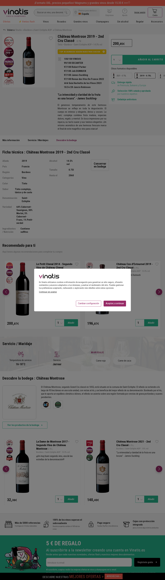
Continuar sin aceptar (48, 292)
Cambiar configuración (88, 303)
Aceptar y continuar (115, 303)
